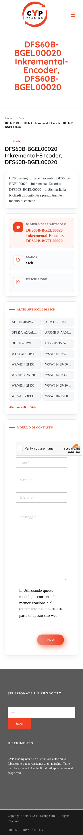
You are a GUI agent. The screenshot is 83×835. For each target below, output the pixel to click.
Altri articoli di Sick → (24, 407)
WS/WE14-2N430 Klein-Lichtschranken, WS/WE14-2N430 (59, 375)
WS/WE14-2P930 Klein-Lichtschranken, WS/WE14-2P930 (26, 385)
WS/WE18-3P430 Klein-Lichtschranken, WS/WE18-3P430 (59, 396)
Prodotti (10, 118)
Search (19, 723)
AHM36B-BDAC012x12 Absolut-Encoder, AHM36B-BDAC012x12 (59, 322)
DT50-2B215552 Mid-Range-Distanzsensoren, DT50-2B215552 (59, 343)
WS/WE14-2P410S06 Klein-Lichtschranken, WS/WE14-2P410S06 (59, 385)
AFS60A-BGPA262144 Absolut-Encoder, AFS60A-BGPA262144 (26, 322)
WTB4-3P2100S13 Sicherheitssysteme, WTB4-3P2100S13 (26, 354)
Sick (21, 118)
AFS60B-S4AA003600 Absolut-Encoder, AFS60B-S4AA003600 (59, 332)
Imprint (13, 830)
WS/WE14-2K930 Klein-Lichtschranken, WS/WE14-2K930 (59, 354)
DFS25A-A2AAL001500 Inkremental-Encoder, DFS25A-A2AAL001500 (26, 332)
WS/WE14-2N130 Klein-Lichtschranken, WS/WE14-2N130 (26, 375)
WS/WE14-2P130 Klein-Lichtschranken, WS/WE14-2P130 (26, 364)
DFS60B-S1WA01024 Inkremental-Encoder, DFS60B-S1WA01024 (26, 343)
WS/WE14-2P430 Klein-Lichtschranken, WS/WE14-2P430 (59, 364)
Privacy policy (33, 830)
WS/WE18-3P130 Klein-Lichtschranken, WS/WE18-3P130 (26, 396)
